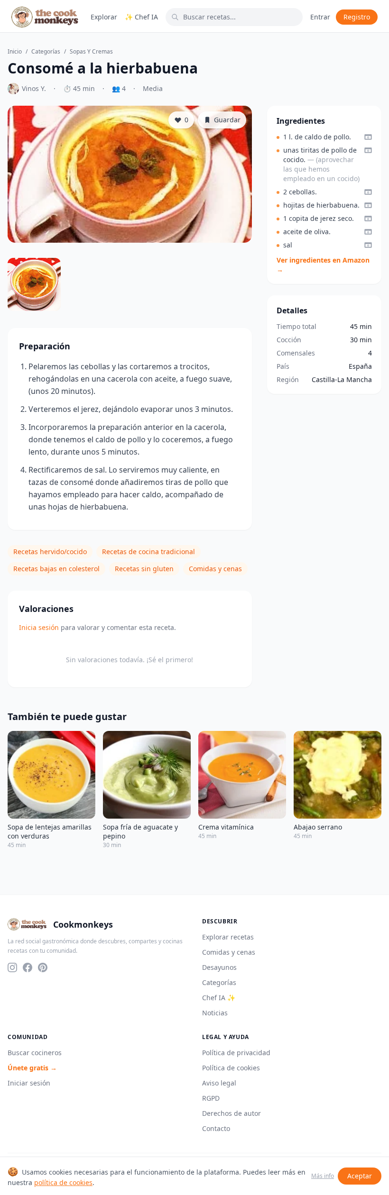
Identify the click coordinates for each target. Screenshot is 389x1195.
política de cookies (63, 1182)
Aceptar (359, 1175)
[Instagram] (12, 967)
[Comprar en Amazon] (368, 137)
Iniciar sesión (29, 1082)
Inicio (15, 51)
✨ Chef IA (141, 16)
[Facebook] (27, 967)
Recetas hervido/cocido (50, 551)
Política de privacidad (236, 1052)
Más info (322, 1176)
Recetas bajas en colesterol (56, 568)
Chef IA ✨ (218, 997)
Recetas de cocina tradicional (148, 551)
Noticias (215, 1012)
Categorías (45, 51)
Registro (356, 16)
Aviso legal (219, 1082)
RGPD (211, 1098)
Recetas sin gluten (144, 568)
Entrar (320, 16)
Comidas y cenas (215, 568)
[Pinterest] (42, 967)
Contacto (216, 1128)
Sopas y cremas (91, 51)
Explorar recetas (228, 936)
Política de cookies (231, 1067)
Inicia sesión (39, 627)
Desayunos (219, 967)
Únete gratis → (32, 1067)
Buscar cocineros (35, 1052)
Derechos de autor (231, 1113)
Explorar (104, 16)
